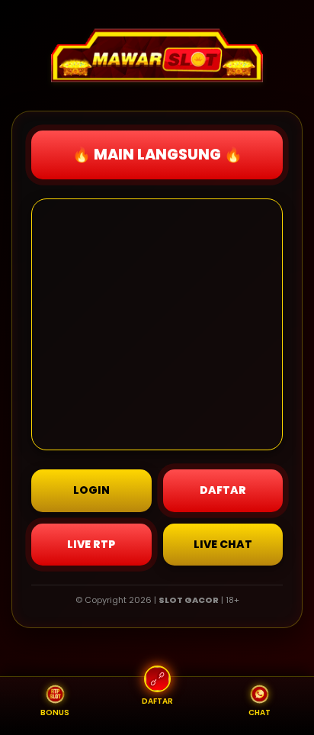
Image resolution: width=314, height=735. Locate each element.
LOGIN (91, 490)
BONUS (54, 712)
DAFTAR (223, 490)
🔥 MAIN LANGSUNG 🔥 (157, 154)
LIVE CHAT (223, 544)
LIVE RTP (91, 544)
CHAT (259, 712)
